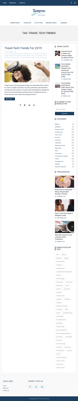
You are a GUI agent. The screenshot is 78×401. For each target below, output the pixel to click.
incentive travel (60, 295)
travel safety (68, 337)
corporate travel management (64, 271)
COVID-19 (58, 275)
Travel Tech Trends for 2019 (23, 48)
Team (64, 150)
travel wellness (60, 350)
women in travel (60, 361)
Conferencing (64, 132)
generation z (59, 285)
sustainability (59, 316)
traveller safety (60, 326)
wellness (69, 350)
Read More (9, 99)
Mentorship (64, 148)
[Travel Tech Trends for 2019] (27, 71)
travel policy (59, 337)
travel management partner (63, 333)
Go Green (64, 137)
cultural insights (60, 278)
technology (59, 323)
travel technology (60, 343)
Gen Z (67, 285)
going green (67, 289)
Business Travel (15, 23)
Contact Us (22, 3)
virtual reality (16, 57)
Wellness (64, 164)
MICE (66, 309)
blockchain (36, 53)
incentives (59, 292)
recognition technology (16, 55)
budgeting (58, 258)
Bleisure (64, 124)
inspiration (59, 299)
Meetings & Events (51, 23)
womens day (59, 364)
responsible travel (67, 313)
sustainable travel (61, 319)
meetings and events (61, 306)
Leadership (64, 23)
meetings (58, 302)
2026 (57, 254)
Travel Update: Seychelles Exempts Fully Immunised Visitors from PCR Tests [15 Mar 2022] (67, 70)
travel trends (67, 347)
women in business (61, 357)
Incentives (64, 140)
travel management (61, 330)
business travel (60, 261)
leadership (67, 299)
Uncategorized (64, 161)
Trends (64, 158)
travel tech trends (36, 55)
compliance (59, 265)
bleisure (64, 254)
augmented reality (27, 53)
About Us (13, 3)
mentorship (59, 309)
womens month (60, 367)
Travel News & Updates (64, 156)
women (58, 354)
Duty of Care (39, 23)
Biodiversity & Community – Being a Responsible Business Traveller (64, 192)
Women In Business (64, 166)
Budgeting (64, 126)
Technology (27, 23)
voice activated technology (29, 57)
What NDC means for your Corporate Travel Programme (63, 237)
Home (4, 3)
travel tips (58, 347)
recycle (58, 313)
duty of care (69, 282)
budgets (66, 258)
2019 (7, 53)
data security (59, 282)
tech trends (27, 55)
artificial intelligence (15, 53)
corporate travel (60, 268)
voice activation (42, 57)
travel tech (59, 340)
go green (58, 289)
